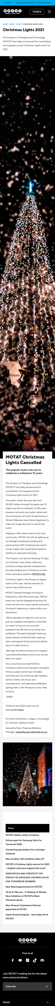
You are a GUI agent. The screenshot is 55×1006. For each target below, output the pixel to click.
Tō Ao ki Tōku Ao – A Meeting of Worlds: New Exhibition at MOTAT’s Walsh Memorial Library (26, 896)
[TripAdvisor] (42, 961)
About (6, 1002)
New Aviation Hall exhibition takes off (25, 859)
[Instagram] (27, 961)
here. (21, 709)
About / (12, 24)
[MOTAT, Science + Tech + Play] (12, 11)
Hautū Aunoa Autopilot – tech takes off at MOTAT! (27, 916)
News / (19, 24)
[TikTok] (35, 961)
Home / (6, 24)
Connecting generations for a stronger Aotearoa (25, 851)
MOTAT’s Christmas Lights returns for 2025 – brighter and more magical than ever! (27, 866)
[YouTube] (20, 961)
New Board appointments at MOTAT (24, 886)
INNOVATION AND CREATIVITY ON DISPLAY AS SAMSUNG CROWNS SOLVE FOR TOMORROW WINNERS (27, 877)
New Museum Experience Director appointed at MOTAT (23, 907)
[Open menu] (49, 11)
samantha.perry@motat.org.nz (31, 732)
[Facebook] (13, 961)
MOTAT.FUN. (39, 574)
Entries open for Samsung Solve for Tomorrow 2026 (24, 842)
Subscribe (11, 986)
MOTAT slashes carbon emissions (22, 835)
